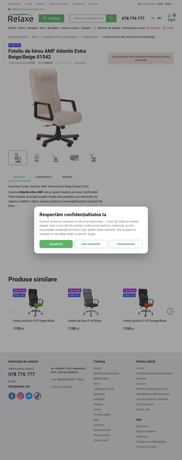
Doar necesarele (91, 244)
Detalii (91, 234)
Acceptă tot (56, 244)
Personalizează (126, 244)
